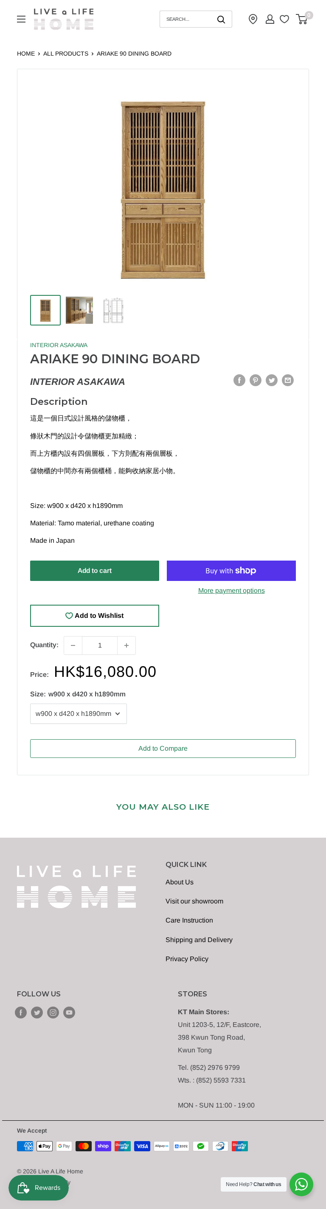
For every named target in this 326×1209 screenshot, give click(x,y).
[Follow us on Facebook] (21, 1012)
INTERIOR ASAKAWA (58, 345)
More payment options (231, 590)
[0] (302, 19)
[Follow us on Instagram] (53, 1012)
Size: (78, 694)
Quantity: (44, 644)
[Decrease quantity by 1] (73, 645)
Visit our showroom (194, 901)
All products (65, 53)
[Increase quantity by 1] (126, 645)
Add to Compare (163, 748)
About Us (180, 882)
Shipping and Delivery (199, 939)
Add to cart (95, 570)
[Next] (280, 186)
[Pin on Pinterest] (255, 379)
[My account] (270, 19)
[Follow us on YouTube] (69, 1012)
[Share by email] (288, 379)
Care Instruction (189, 920)
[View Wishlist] (285, 19)
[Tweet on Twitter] (272, 379)
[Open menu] (21, 19)
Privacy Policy (187, 958)
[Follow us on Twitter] (37, 1012)
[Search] (221, 19)
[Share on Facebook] (239, 379)
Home (26, 53)
